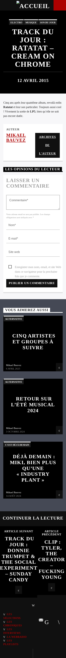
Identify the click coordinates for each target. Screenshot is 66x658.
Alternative (13, 319)
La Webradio (17, 636)
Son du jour (48, 22)
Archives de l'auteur (47, 145)
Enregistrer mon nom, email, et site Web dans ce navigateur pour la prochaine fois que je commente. (38, 267)
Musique (31, 22)
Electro (16, 22)
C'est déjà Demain (17, 445)
